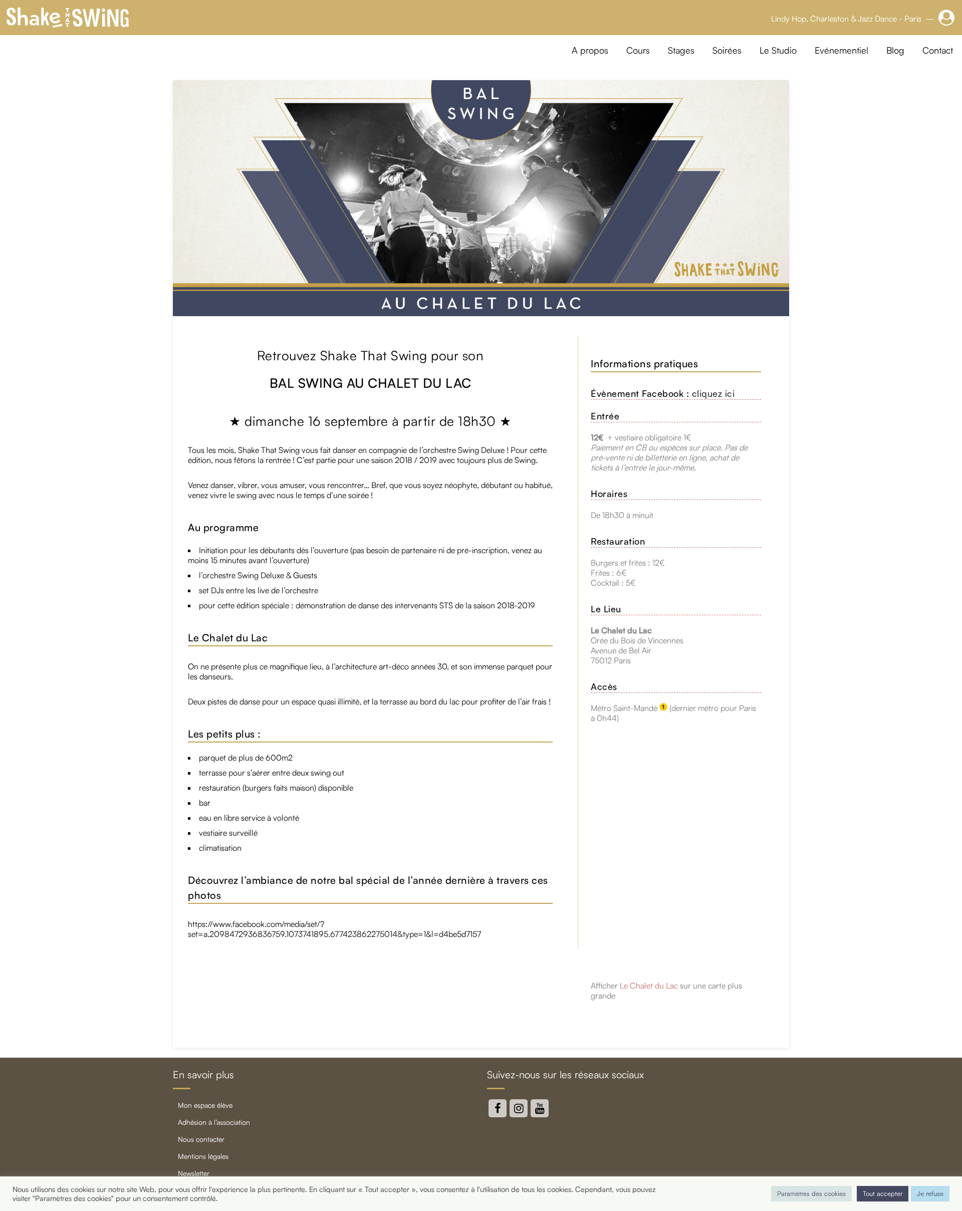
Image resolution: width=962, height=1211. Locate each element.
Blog (895, 50)
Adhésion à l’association (214, 1122)
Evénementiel (841, 50)
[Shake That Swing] (67, 17)
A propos (590, 50)
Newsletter (193, 1173)
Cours (638, 50)
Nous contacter (201, 1139)
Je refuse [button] (930, 1193)
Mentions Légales (203, 1156)
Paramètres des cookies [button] (811, 1193)
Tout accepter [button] (882, 1193)
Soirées (727, 50)
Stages (681, 50)
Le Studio (778, 50)
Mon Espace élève (205, 1105)
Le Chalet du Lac (649, 986)
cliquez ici (713, 393)
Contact (937, 50)
